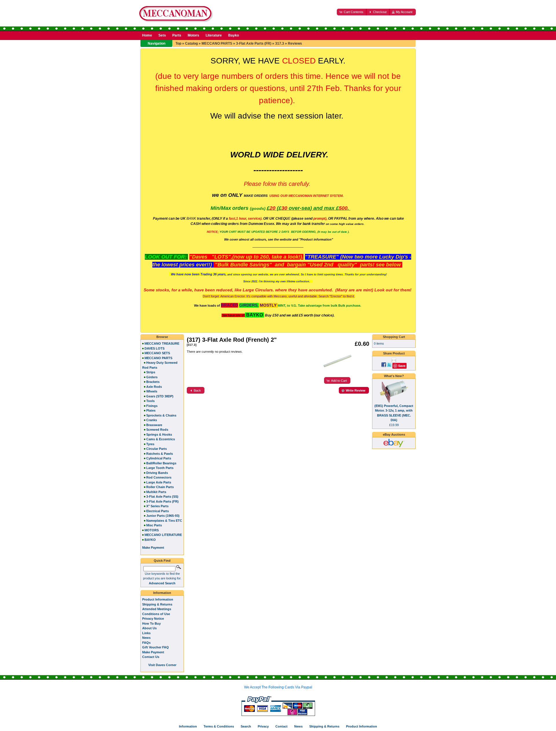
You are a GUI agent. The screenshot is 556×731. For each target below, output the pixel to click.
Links (146, 633)
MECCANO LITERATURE (163, 535)
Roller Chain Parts (160, 487)
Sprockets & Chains (161, 415)
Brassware (154, 425)
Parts (176, 35)
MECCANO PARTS (217, 43)
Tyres (150, 444)
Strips (150, 372)
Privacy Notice (153, 618)
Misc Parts (154, 525)
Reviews (295, 43)
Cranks (151, 420)
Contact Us (150, 657)
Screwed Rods (157, 429)
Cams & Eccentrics (160, 439)
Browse (162, 337)
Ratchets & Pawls (159, 453)
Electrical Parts (157, 511)
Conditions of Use (156, 614)
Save (401, 365)
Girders (152, 377)
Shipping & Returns (157, 604)
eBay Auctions (394, 434)
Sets (162, 35)
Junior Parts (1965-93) (163, 515)
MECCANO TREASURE (162, 343)
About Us (149, 628)
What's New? (394, 376)
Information (162, 592)
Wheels (151, 391)
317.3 (279, 43)
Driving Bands (157, 472)
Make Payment (153, 652)
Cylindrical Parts (158, 458)
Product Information (157, 599)
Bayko (233, 35)
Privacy (263, 726)
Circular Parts (156, 448)
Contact (281, 726)
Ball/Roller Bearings (161, 463)
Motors (193, 35)
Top (178, 43)
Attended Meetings (156, 609)
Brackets (153, 381)
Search (246, 726)
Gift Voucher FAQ (155, 647)
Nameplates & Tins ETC (164, 520)
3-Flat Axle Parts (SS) (162, 496)
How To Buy (151, 623)
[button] (352, 12)
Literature (214, 35)
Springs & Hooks (159, 434)
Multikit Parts (156, 492)
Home (147, 35)
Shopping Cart (394, 337)
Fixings (152, 406)
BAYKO (150, 539)
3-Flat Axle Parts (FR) (253, 43)
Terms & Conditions (219, 726)
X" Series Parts (157, 506)
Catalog (191, 43)
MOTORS (152, 530)
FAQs (146, 642)
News (146, 637)
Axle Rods (154, 386)
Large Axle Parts (158, 482)
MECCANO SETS (157, 353)
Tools (150, 401)
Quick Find (162, 560)
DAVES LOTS (154, 348)
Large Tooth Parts (159, 468)
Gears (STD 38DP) (159, 396)
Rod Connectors (158, 477)
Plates (151, 410)
